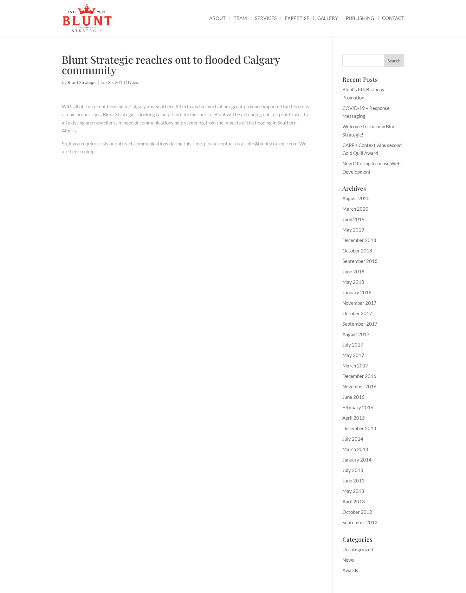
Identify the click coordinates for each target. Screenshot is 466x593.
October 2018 (357, 250)
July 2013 (352, 470)
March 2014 (355, 449)
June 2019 (353, 219)
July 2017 (352, 345)
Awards (350, 570)
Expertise (297, 18)
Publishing (360, 18)
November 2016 (359, 386)
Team (240, 18)
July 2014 (352, 439)
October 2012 (357, 512)
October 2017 (357, 313)
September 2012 (360, 522)
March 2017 (355, 365)
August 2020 (356, 198)
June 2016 (353, 397)
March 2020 (355, 209)
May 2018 (353, 282)
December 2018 (359, 240)
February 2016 (357, 407)
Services (266, 18)
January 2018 (357, 292)
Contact (393, 18)
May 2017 (353, 355)
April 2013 (353, 501)
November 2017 (359, 303)
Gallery (327, 18)
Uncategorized (357, 549)
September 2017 (360, 324)
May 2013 (353, 491)
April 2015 (353, 418)
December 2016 (359, 376)
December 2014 (359, 428)
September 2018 (360, 261)
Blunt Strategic (82, 82)
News (133, 82)
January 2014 (357, 459)
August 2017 (356, 334)
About (217, 18)
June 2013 (353, 480)
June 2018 (353, 271)
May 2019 (353, 230)
